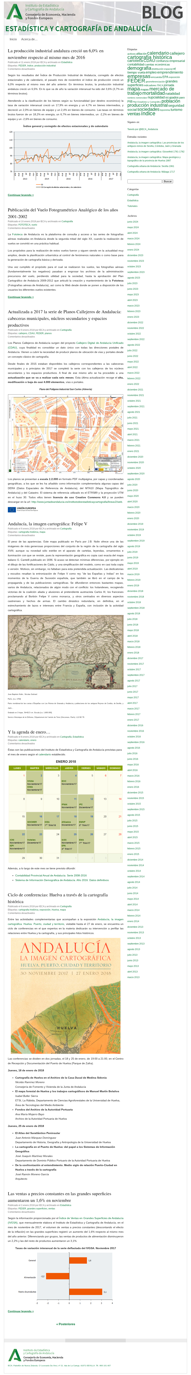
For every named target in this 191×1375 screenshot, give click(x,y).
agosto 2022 (133, 345)
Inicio (13, 39)
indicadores (150, 85)
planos (48, 333)
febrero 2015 (133, 848)
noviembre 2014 (135, 865)
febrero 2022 (133, 378)
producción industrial (45, 65)
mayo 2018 (133, 630)
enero (33, 740)
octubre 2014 (134, 871)
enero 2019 (133, 585)
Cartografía (67, 221)
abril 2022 (132, 367)
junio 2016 (132, 759)
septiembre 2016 (136, 742)
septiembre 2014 (136, 876)
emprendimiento (170, 72)
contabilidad (135, 64)
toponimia (165, 110)
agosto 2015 (133, 815)
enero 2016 (133, 787)
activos (131, 53)
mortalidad (153, 93)
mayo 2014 (133, 899)
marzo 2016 (133, 776)
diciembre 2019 (135, 524)
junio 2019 (132, 557)
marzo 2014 (133, 910)
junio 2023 (132, 289)
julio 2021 (132, 417)
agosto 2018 (133, 613)
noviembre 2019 (135, 529)
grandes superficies (37, 1208)
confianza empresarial (170, 60)
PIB (129, 101)
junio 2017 (132, 692)
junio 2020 (132, 490)
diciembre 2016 (135, 725)
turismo (176, 110)
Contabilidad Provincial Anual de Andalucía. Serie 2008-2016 (51, 875)
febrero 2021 (133, 445)
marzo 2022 (133, 373)
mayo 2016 (133, 764)
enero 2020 (133, 518)
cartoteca (135, 61)
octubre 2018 (134, 602)
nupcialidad (156, 97)
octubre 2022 (134, 333)
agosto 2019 (133, 546)
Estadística (66, 62)
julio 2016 (132, 753)
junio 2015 (132, 826)
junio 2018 (132, 624)
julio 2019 (132, 552)
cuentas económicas (157, 64)
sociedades (148, 109)
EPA (165, 77)
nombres (131, 98)
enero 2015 (133, 854)
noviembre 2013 (135, 932)
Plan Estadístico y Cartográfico (147, 102)
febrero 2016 (133, 781)
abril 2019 (132, 568)
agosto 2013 (133, 949)
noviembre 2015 (135, 798)
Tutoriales (132, 206)
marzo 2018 (133, 641)
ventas (51, 1208)
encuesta (156, 77)
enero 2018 (133, 652)
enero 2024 (133, 249)
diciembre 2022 (135, 322)
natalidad (172, 94)
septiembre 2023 (136, 272)
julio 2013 (132, 955)
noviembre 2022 (135, 328)
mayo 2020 (133, 496)
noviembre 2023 (135, 261)
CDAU (31, 333)
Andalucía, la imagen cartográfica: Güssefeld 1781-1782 (155, 151)
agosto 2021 (133, 412)
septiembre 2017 (136, 675)
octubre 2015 (134, 804)
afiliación (141, 53)
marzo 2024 (133, 238)
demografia (139, 68)
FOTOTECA (24, 224)
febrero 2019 (133, 580)
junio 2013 (132, 960)
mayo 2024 (133, 227)
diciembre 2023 (135, 255)
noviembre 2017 (135, 664)
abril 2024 (132, 233)
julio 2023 (132, 283)
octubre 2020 (134, 468)
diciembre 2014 (135, 859)
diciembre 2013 (135, 927)
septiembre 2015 (136, 809)
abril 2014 (132, 904)
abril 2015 (132, 837)
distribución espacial (162, 69)
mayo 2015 (133, 831)
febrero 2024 (133, 244)
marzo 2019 (133, 574)
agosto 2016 (133, 748)
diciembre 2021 (135, 389)
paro (182, 97)
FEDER (22, 65)
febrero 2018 (133, 647)
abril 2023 (132, 300)
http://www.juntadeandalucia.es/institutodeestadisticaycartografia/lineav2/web (77, 501)
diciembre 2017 (135, 658)
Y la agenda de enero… (29, 732)
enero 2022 (133, 384)
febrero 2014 (133, 915)
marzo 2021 (133, 440)
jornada (169, 85)
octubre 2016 (134, 736)
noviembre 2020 (135, 462)
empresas (139, 76)
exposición (45, 909)
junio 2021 (132, 423)
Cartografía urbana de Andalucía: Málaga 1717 (151, 171)
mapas (144, 89)
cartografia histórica (28, 532)
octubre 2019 (134, 535)
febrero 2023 (133, 311)
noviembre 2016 (135, 731)
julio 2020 (132, 485)
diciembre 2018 (135, 591)
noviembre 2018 (135, 596)
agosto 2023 (133, 277)
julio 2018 (132, 619)
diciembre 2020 (135, 457)
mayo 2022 (133, 361)
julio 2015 (132, 820)
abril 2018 (132, 636)
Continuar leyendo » (21, 194)
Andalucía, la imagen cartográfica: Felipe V (47, 524)
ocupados (172, 97)
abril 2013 (132, 971)
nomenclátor (141, 98)
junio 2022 (132, 356)
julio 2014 (132, 887)
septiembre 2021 (136, 406)
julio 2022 (132, 350)
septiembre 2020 (136, 473)
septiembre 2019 (136, 540)
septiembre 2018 (136, 608)
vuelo (34, 224)
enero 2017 (133, 720)
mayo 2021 (133, 429)
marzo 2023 (133, 305)
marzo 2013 (133, 977)
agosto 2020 (133, 479)
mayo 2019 (133, 563)
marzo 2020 (133, 507)
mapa (42, 532)
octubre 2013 (134, 938)
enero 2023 (133, 317)
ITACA (160, 85)
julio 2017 (132, 686)
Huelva (55, 909)
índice (30, 65)
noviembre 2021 (135, 395)
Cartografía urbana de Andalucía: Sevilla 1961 (150, 166)
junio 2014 (132, 893)
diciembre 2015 (135, 792)
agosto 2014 (133, 882)
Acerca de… (29, 39)
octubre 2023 (134, 266)
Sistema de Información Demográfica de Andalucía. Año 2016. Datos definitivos (62, 880)
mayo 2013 (133, 966)
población (171, 101)
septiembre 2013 (136, 943)
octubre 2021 (134, 401)
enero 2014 (133, 921)
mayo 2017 (133, 697)
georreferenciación (155, 81)
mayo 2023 (133, 294)
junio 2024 (132, 221)
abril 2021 (132, 434)
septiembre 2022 (136, 339)
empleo (151, 72)
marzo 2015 (133, 843)
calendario (23, 740)
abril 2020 (132, 501)
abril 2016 (132, 770)
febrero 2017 (133, 714)
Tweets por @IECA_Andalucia (142, 129)
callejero (22, 333)
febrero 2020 (133, 512)
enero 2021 (133, 451)
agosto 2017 (133, 680)
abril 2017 (132, 703)
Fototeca (17, 234)
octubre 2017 (134, 669)
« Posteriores (65, 1324)
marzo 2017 (133, 708)
